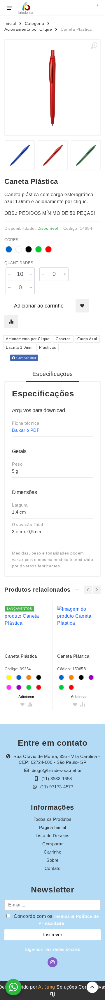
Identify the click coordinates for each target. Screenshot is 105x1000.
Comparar (52, 843)
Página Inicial (52, 827)
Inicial (10, 23)
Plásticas (47, 347)
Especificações (52, 374)
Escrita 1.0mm (19, 347)
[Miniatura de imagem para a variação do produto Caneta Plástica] (20, 155)
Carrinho (52, 851)
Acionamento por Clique (28, 29)
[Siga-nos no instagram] (52, 962)
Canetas (63, 339)
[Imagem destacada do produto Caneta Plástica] (52, 87)
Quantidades (19, 263)
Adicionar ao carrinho (39, 306)
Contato (53, 868)
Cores (11, 240)
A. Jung (46, 987)
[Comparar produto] (11, 321)
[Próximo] (97, 590)
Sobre (52, 860)
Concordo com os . (56, 920)
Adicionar (26, 697)
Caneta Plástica (21, 656)
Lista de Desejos (53, 835)
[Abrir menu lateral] (9, 8)
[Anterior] (88, 590)
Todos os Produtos (53, 819)
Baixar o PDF (25, 430)
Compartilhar (25, 358)
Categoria (34, 23)
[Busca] (82, 8)
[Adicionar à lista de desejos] (82, 305)
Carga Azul (87, 339)
